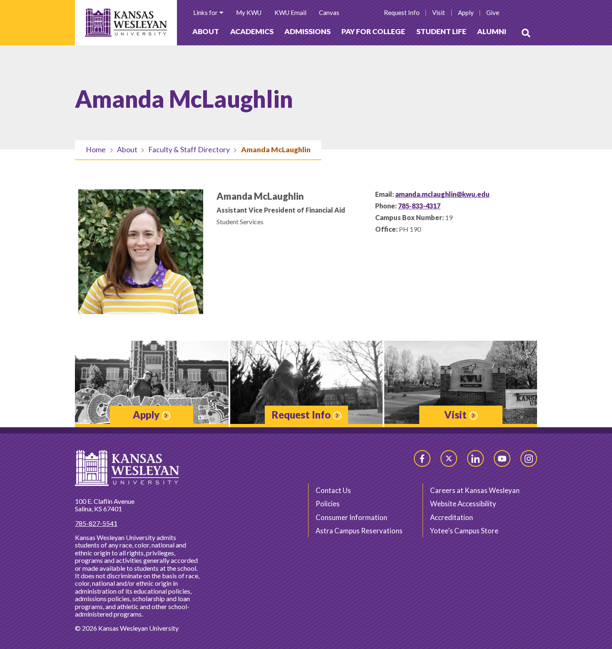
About (205, 31)
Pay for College (373, 31)
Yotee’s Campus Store (464, 530)
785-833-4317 (419, 206)
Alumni (491, 31)
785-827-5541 (96, 523)
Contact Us (333, 490)
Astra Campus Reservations (359, 530)
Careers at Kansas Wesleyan (475, 490)
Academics (252, 31)
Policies (328, 503)
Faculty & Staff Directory (189, 149)
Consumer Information (351, 517)
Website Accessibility (463, 503)
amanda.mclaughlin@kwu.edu (442, 194)
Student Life (441, 31)
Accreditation (451, 517)
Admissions (307, 31)
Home (96, 149)
